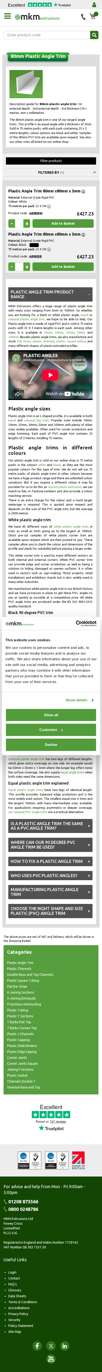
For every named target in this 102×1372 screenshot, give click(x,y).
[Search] (94, 35)
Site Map (14, 1332)
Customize (48, 730)
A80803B (35, 256)
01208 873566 (23, 1201)
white (42, 464)
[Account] (94, 4)
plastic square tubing (71, 341)
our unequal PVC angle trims (27, 812)
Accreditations (19, 1308)
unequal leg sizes (36, 420)
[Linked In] (65, 1346)
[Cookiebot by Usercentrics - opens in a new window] (76, 623)
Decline (51, 745)
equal (84, 314)
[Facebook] (37, 1346)
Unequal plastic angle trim (26, 759)
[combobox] (51, 35)
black (57, 464)
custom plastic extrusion (65, 486)
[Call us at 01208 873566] (83, 17)
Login (12, 1272)
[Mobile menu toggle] (7, 16)
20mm (59, 332)
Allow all (51, 715)
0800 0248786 (23, 1209)
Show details (76, 700)
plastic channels (44, 341)
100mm (13, 337)
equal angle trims (72, 772)
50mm (81, 332)
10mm (48, 332)
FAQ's (12, 1284)
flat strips (24, 341)
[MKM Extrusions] (46, 16)
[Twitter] (51, 1346)
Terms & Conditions (22, 1302)
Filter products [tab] (51, 161)
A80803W (35, 213)
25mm (70, 332)
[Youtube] (51, 1359)
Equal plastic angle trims (25, 789)
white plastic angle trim (71, 526)
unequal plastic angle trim (26, 319)
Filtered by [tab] (48, 172)
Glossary (14, 1290)
